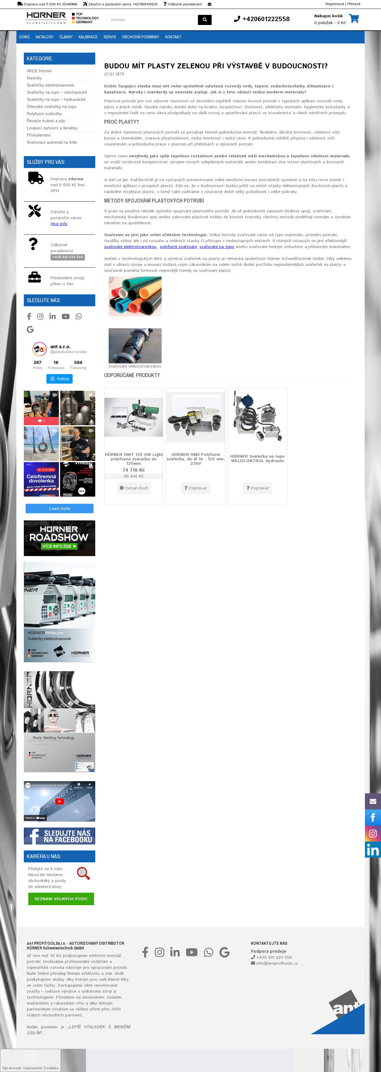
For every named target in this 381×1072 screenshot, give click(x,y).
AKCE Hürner (39, 70)
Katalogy (45, 37)
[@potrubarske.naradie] (40, 349)
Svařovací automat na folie (52, 142)
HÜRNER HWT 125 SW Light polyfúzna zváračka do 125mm (134, 459)
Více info (59, 224)
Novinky (34, 78)
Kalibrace (88, 37)
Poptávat (198, 488)
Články (66, 37)
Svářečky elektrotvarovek (50, 85)
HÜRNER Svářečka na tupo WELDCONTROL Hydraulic (257, 458)
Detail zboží (136, 488)
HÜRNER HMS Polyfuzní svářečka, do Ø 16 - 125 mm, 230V (196, 459)
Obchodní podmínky (140, 37)
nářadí (56, 968)
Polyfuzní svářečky (44, 113)
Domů (24, 37)
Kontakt (173, 37)
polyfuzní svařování (178, 247)
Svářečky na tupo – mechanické (57, 92)
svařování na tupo (216, 247)
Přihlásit (353, 4)
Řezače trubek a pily (46, 120)
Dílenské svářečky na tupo (51, 106)
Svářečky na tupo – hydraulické (56, 99)
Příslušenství (39, 135)
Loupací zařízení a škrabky (52, 127)
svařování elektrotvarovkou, (130, 247)
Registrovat (335, 4)
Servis (110, 37)
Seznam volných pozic (61, 899)
